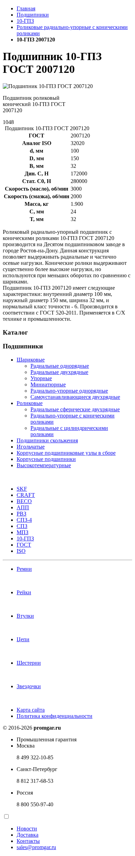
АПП (23, 507)
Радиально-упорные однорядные (69, 391)
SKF (22, 489)
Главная (26, 8)
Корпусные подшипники (46, 459)
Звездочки (29, 686)
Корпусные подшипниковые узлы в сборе (66, 453)
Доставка (27, 835)
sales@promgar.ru (36, 847)
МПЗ (22, 532)
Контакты (28, 841)
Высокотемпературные (44, 465)
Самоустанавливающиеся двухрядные (75, 397)
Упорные (41, 378)
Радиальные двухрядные (59, 372)
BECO (24, 501)
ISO (21, 551)
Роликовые (30, 403)
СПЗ (22, 526)
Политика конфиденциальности (54, 716)
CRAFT (26, 495)
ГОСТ (24, 545)
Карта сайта (31, 710)
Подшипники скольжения (47, 440)
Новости (27, 828)
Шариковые (31, 360)
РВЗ (21, 514)
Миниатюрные (48, 384)
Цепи (23, 639)
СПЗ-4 (24, 520)
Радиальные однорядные (59, 366)
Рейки (24, 592)
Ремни (24, 569)
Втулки (25, 616)
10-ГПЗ (25, 21)
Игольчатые (31, 447)
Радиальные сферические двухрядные (75, 409)
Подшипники (33, 15)
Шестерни (29, 663)
